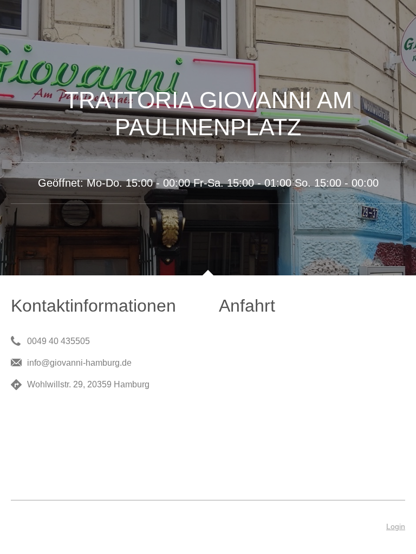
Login (395, 526)
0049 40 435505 (58, 341)
